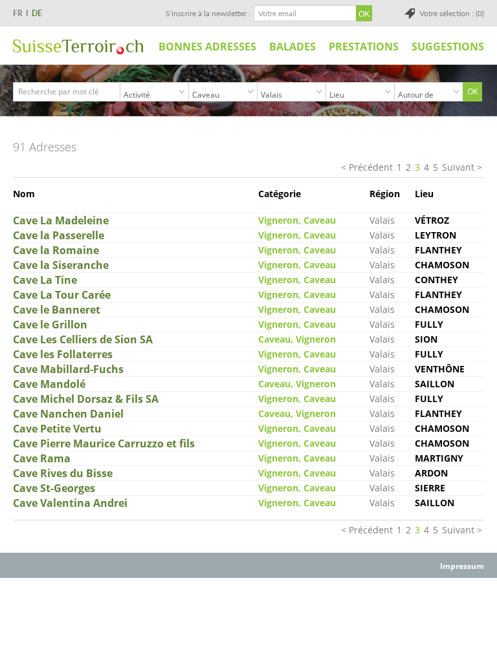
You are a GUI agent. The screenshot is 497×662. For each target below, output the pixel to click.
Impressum (462, 566)
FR (18, 13)
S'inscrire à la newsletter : (208, 13)
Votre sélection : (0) (451, 13)
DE (37, 13)
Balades (292, 46)
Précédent (371, 167)
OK (472, 91)
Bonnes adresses (207, 46)
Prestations (364, 46)
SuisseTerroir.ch (78, 46)
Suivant (458, 167)
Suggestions (448, 46)
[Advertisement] (248, 608)
